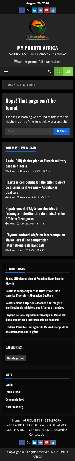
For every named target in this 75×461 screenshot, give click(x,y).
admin (11, 171)
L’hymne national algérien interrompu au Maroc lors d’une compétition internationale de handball (35, 240)
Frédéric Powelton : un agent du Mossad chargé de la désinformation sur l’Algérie (36, 329)
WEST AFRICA (15, 425)
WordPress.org (14, 407)
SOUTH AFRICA (16, 430)
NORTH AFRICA (56, 425)
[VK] (40, 10)
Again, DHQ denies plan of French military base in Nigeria (35, 163)
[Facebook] (22, 10)
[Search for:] (29, 131)
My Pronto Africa (37, 48)
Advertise (60, 430)
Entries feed (12, 392)
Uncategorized (15, 358)
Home (16, 420)
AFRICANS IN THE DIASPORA (42, 420)
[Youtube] (47, 10)
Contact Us (36, 435)
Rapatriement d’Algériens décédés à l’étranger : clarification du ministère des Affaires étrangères (35, 213)
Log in (9, 384)
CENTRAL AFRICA (40, 430)
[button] (6, 71)
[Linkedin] (34, 10)
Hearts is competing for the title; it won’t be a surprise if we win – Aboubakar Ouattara (35, 187)
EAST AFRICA (35, 425)
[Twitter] (28, 10)
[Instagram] (53, 10)
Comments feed (14, 399)
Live (68, 71)
